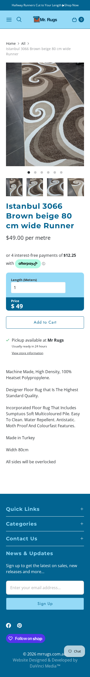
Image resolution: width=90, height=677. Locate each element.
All (23, 43)
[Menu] (9, 20)
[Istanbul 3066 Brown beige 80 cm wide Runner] (45, 114)
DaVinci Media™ (45, 666)
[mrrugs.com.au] (45, 19)
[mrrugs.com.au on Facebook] (11, 625)
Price (15, 301)
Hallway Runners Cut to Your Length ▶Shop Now (45, 5)
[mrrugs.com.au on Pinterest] (22, 625)
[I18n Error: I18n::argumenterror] (14, 187)
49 (19, 306)
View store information (27, 353)
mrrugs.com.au (51, 654)
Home (11, 43)
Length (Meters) (24, 280)
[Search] (19, 20)
